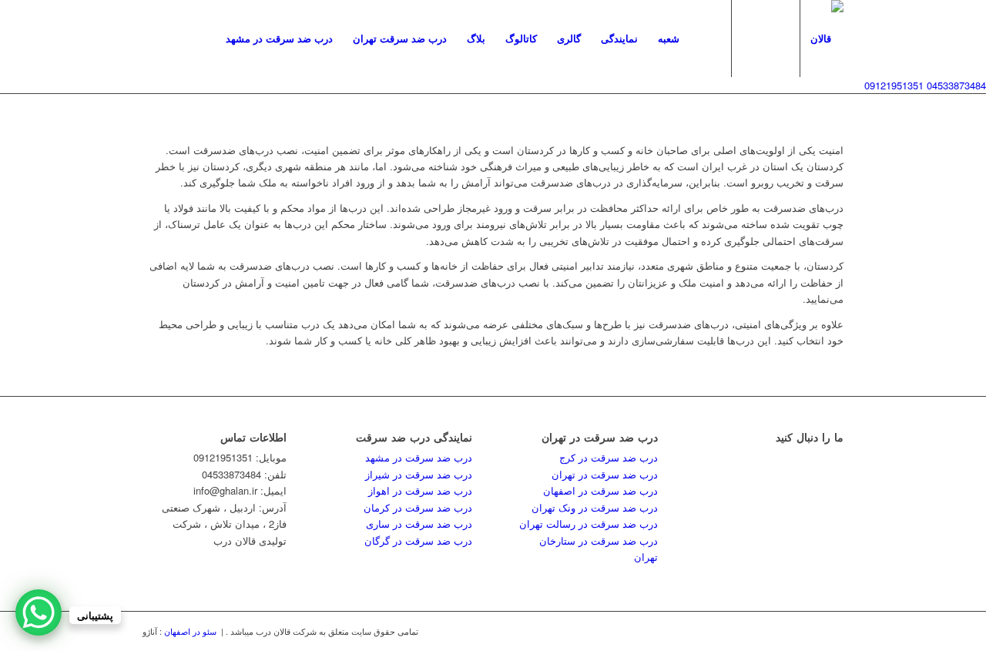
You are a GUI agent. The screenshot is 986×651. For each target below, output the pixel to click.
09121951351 (894, 85)
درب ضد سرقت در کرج (608, 457)
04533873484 (956, 85)
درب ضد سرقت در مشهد (418, 457)
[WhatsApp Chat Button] (38, 612)
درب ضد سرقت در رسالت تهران (588, 523)
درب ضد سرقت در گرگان (418, 540)
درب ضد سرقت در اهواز (420, 490)
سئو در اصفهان (191, 631)
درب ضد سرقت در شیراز (418, 474)
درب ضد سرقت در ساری (419, 523)
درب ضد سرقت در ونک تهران (595, 507)
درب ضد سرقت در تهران (605, 474)
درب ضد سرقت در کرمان (418, 507)
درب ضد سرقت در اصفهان (600, 490)
